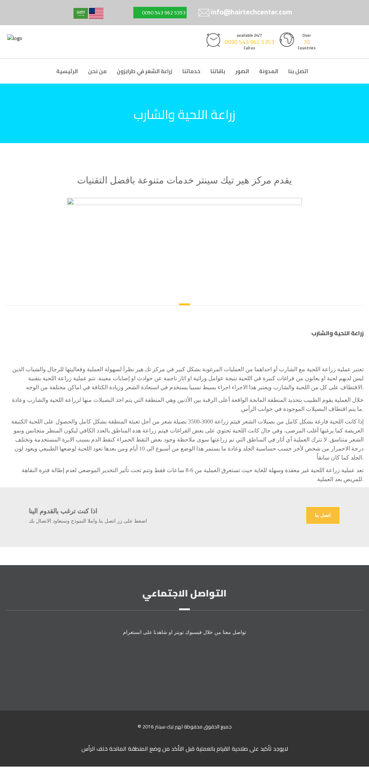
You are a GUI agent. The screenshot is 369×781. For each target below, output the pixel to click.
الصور (242, 71)
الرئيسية (67, 71)
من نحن (97, 71)
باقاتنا (217, 71)
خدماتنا (191, 71)
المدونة (268, 71)
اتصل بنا (298, 71)
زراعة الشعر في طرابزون (144, 71)
